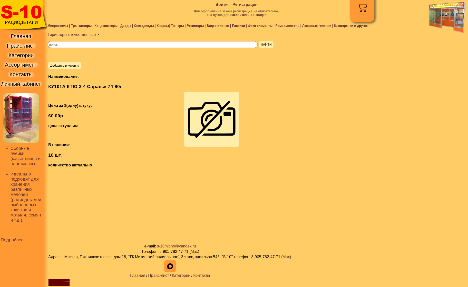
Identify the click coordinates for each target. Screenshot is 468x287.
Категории (181, 275)
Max (194, 251)
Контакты (201, 275)
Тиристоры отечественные (72, 34)
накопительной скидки (248, 15)
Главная (137, 275)
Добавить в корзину (64, 65)
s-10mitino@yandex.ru (176, 246)
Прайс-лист (158, 275)
